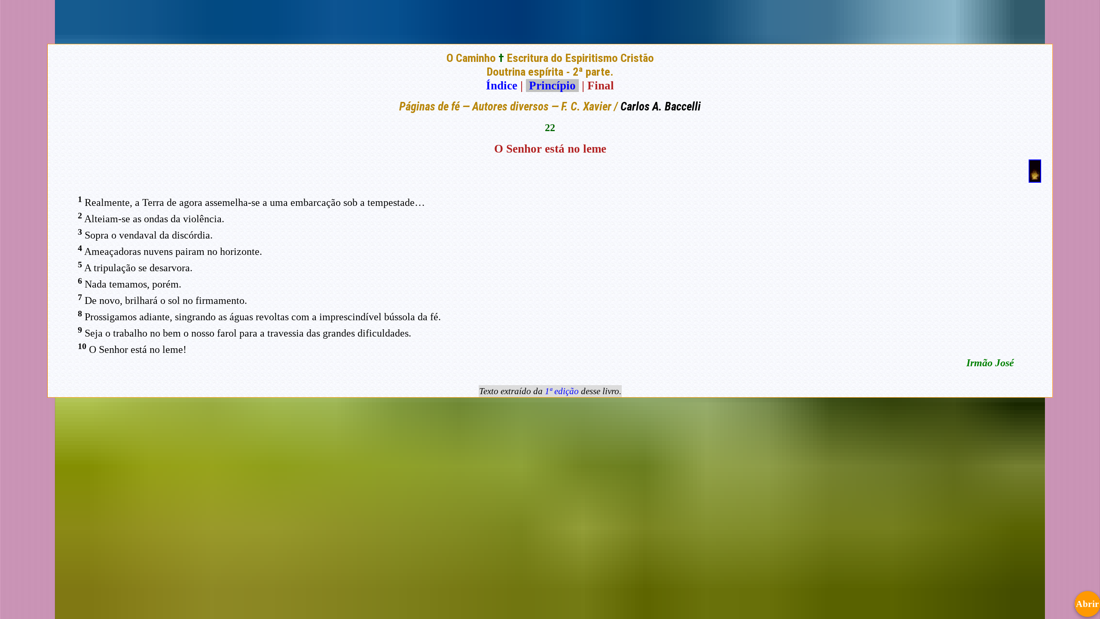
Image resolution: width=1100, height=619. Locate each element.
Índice (501, 85)
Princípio (552, 85)
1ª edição (562, 391)
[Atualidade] (1035, 178)
